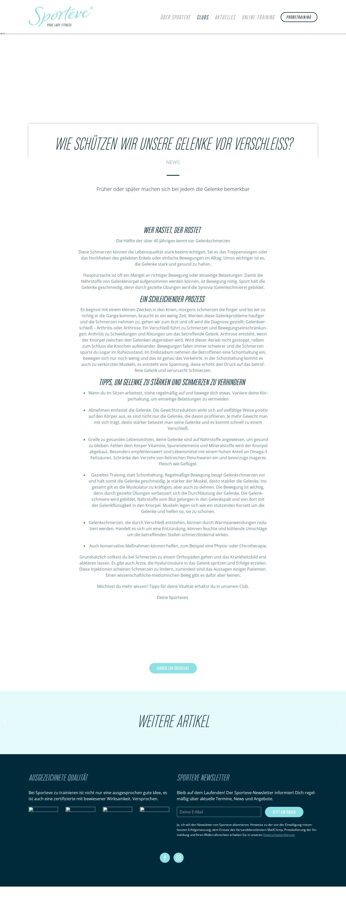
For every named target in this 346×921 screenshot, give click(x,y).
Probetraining (298, 17)
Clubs (202, 17)
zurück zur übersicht (173, 669)
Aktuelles (225, 17)
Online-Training (258, 17)
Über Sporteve (175, 17)
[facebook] (165, 858)
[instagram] (179, 858)
